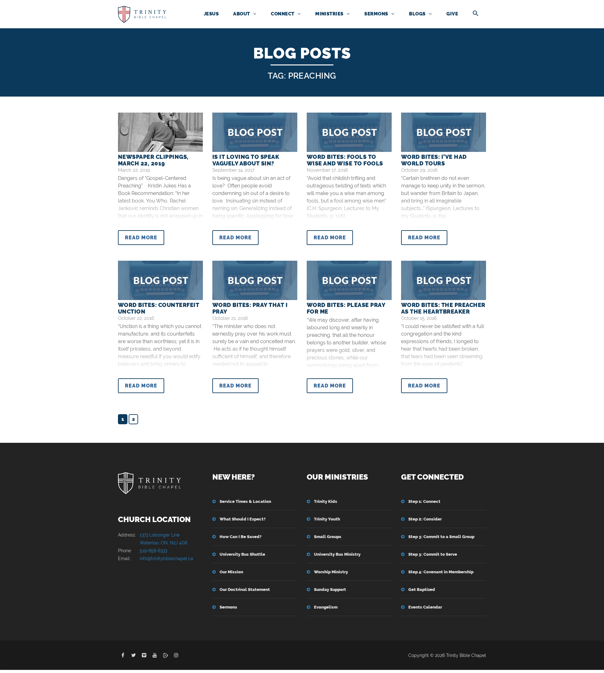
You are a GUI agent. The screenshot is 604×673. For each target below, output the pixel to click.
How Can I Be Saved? (240, 536)
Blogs (417, 14)
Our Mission (231, 572)
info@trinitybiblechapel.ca (166, 558)
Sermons (376, 14)
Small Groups (327, 536)
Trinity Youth (327, 519)
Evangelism (326, 607)
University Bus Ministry (337, 554)
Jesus (211, 14)
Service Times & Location (245, 501)
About (241, 14)
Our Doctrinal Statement (245, 589)
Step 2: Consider (425, 519)
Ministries (329, 14)
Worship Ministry (331, 572)
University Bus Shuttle (242, 554)
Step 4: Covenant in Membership (440, 572)
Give (452, 14)
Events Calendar (425, 607)
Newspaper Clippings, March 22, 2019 (153, 160)
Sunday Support (330, 589)
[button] (475, 14)
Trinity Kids (325, 501)
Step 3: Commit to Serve (432, 554)
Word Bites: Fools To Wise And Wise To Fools (345, 160)
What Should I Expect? (243, 519)
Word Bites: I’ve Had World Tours (434, 160)
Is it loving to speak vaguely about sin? (245, 160)
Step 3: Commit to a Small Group (441, 536)
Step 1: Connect (424, 501)
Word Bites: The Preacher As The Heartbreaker (443, 308)
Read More (141, 238)
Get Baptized (421, 589)
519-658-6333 (153, 550)
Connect (282, 14)
